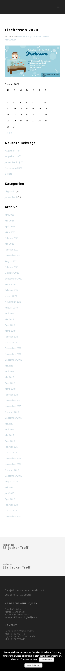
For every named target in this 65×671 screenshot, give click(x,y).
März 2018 (10, 388)
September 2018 (13, 359)
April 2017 (10, 441)
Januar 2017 (11, 452)
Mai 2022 (9, 243)
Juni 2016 (9, 493)
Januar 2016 (11, 510)
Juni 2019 (9, 313)
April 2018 (10, 383)
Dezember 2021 (13, 255)
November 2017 (13, 406)
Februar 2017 (11, 446)
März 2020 (10, 284)
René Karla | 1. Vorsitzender (33, 36)
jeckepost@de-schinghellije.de (21, 617)
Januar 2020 (11, 296)
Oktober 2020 (12, 272)
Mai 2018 (9, 377)
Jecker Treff (11, 197)
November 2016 (13, 464)
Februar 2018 (11, 394)
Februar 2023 (11, 238)
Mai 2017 (9, 435)
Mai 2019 (9, 319)
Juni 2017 (9, 429)
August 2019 (11, 307)
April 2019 (10, 325)
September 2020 (13, 278)
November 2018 (13, 354)
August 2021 (11, 261)
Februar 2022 (11, 249)
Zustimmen (46, 659)
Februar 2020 (11, 290)
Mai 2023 (9, 220)
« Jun (9, 132)
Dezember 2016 (13, 458)
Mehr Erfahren (33, 665)
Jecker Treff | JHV (14, 162)
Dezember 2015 (13, 516)
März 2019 (10, 330)
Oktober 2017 (12, 412)
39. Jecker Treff (12, 156)
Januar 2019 (11, 342)
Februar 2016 (11, 504)
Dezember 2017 (13, 400)
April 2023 (10, 226)
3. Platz (8, 173)
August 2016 (11, 481)
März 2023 (10, 232)
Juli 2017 (9, 423)
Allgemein (10, 39)
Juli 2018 (9, 365)
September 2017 (13, 417)
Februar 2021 (11, 267)
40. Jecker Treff (12, 150)
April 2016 (10, 499)
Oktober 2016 (12, 470)
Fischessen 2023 (13, 168)
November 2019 (13, 301)
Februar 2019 (11, 336)
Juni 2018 (9, 371)
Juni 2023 (9, 214)
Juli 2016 (9, 487)
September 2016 (13, 475)
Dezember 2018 (13, 348)
